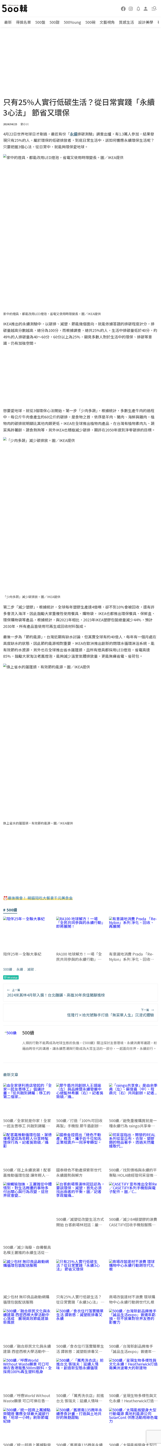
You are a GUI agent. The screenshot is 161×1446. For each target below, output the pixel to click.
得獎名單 (23, 22)
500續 (7, 969)
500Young (72, 22)
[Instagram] (130, 8)
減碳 (30, 969)
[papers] (138, 8)
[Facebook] (123, 8)
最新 (8, 22)
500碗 (90, 22)
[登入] (145, 8)
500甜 (54, 22)
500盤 (40, 22)
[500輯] (15, 8)
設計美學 (145, 22)
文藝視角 (107, 22)
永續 (19, 969)
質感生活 (126, 22)
